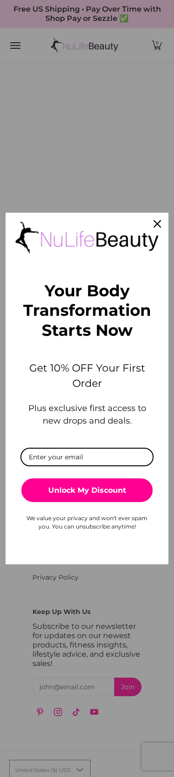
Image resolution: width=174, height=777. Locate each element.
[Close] (157, 224)
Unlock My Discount (87, 490)
